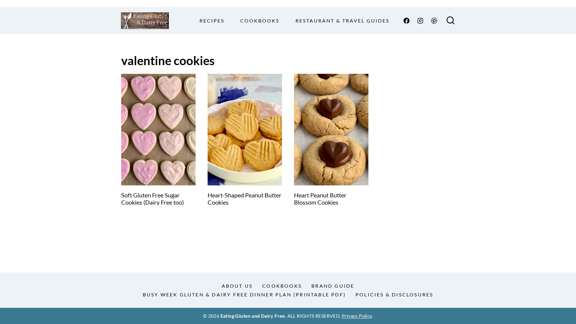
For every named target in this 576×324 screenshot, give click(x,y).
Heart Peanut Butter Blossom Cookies (320, 198)
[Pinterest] (434, 21)
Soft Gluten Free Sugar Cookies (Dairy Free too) (152, 198)
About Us (237, 286)
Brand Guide (332, 286)
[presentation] (158, 129)
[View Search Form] (450, 21)
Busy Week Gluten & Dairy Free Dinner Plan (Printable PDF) (244, 294)
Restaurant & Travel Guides (342, 20)
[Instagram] (420, 21)
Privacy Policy (357, 316)
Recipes (212, 20)
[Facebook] (406, 21)
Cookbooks (259, 20)
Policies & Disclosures (394, 294)
